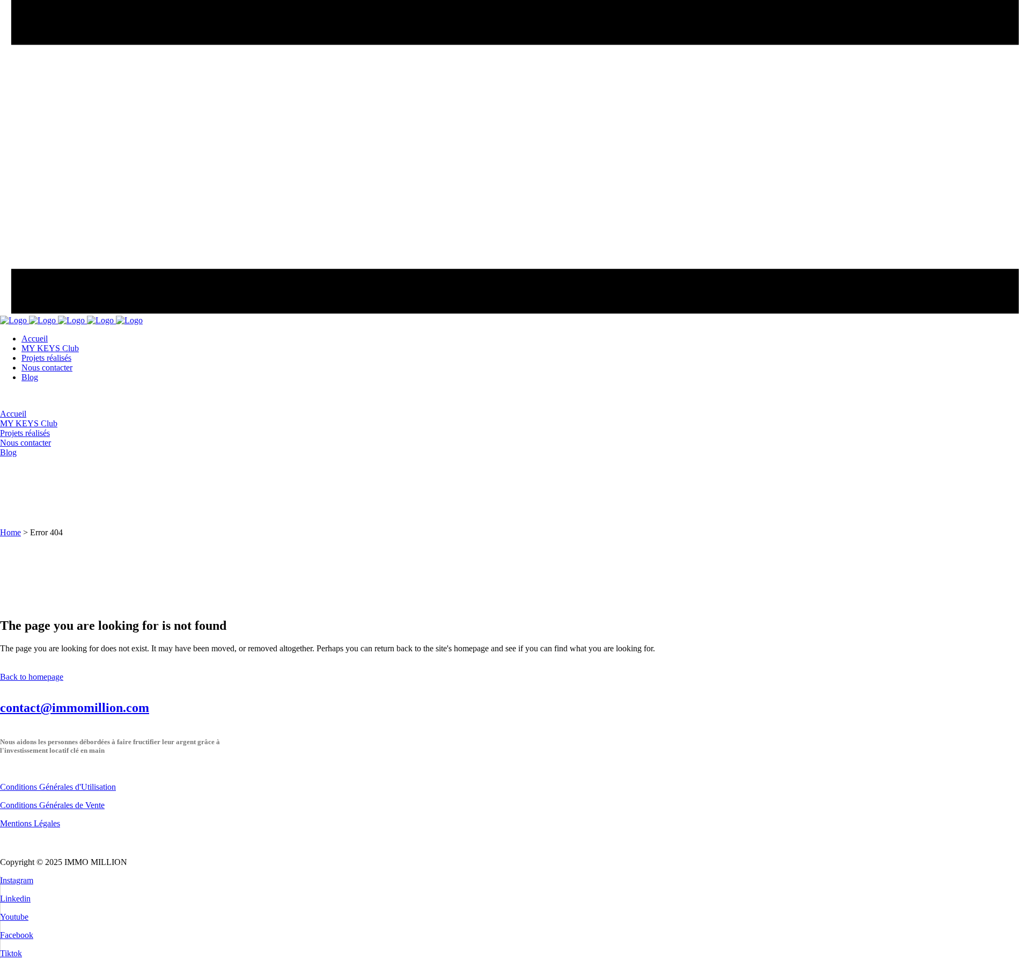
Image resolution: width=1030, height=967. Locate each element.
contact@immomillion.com (74, 708)
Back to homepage (31, 676)
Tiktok (11, 953)
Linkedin (15, 898)
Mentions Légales (30, 823)
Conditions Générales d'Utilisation (58, 786)
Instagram (16, 880)
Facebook (16, 935)
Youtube (14, 916)
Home (10, 532)
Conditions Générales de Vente (52, 805)
